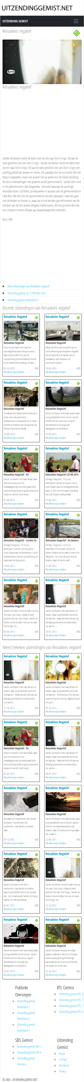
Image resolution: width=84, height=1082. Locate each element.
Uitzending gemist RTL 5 (71, 1000)
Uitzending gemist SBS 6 (29, 1052)
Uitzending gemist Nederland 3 (22, 300)
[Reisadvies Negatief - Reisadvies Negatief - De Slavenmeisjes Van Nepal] (21, 462)
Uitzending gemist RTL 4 (71, 994)
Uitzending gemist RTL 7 (71, 1006)
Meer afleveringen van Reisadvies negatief (28, 286)
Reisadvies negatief (17, 31)
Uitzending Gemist (15, 21)
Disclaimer (64, 1065)
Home (62, 1053)
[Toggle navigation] (76, 21)
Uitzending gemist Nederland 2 (26, 1016)
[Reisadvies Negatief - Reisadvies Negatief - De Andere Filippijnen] (63, 528)
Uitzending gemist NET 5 (29, 1046)
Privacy (62, 1071)
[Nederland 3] (76, 33)
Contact (63, 1059)
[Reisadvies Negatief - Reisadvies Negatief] (21, 330)
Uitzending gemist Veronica (26, 1061)
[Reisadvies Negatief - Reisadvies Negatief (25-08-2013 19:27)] (63, 462)
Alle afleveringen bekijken (14, 372)
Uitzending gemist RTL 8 (71, 1012)
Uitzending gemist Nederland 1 (26, 1004)
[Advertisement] (42, 119)
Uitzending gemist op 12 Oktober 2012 (26, 293)
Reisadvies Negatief (15, 316)
